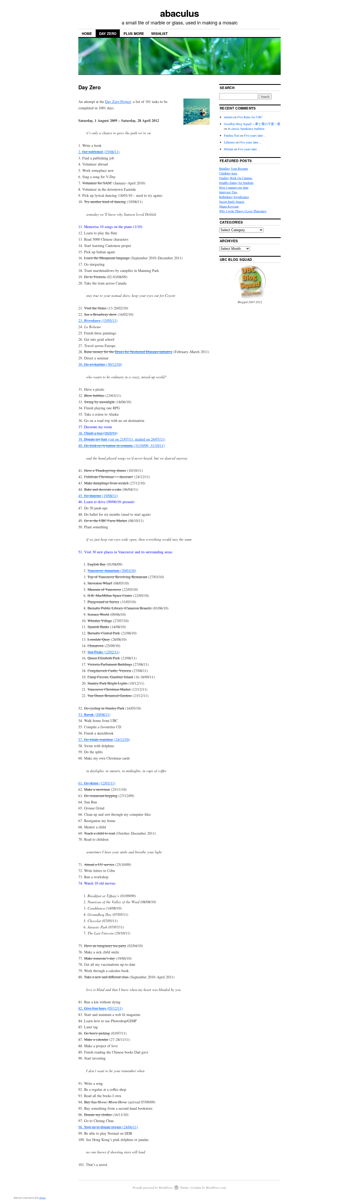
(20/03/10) (112, 570)
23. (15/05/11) (97, 320)
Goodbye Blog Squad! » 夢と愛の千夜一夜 (252, 124)
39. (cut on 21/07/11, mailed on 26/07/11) (121, 439)
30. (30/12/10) (100, 364)
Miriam (228, 149)
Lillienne (229, 142)
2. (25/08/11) (99, 151)
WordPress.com (216, 1187)
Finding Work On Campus (235, 178)
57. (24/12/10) (104, 739)
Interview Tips (228, 192)
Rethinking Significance (234, 197)
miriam (228, 117)
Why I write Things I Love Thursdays (242, 211)
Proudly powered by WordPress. (152, 1187)
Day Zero (107, 33)
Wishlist (159, 33)
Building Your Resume (233, 168)
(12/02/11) (104, 651)
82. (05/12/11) (100, 1008)
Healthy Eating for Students (236, 182)
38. (97, 433)
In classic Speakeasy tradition (246, 128)
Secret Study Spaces (231, 201)
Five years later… (255, 135)
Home (87, 33)
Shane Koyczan (229, 206)
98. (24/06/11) (108, 1126)
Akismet (42, 1197)
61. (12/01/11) (96, 783)
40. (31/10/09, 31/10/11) (121, 445)
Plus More (134, 33)
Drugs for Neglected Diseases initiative (143, 351)
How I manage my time (233, 187)
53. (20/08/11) (94, 714)
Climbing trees (228, 173)
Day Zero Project (118, 101)
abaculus (179, 13)
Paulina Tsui (231, 135)
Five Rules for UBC (250, 117)
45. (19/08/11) (98, 495)
